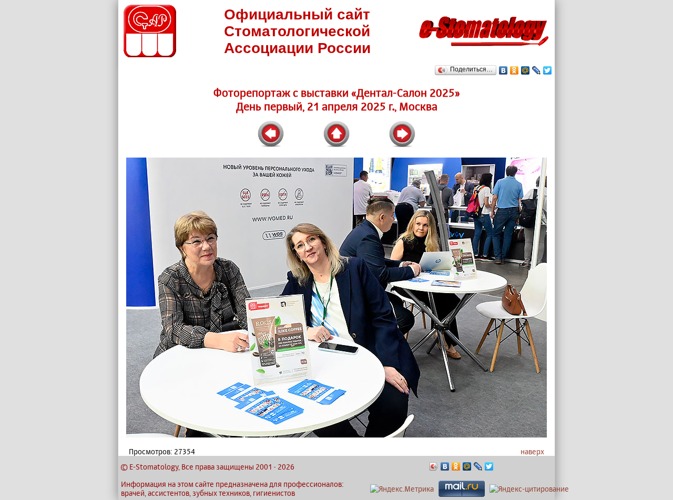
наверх (532, 451)
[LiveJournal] (536, 70)
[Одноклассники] (514, 70)
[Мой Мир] (525, 70)
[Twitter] (547, 70)
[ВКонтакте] (503, 70)
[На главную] (484, 49)
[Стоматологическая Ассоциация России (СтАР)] (150, 54)
